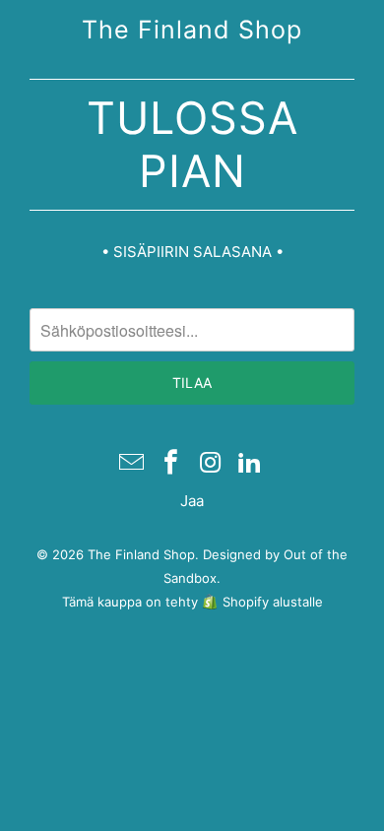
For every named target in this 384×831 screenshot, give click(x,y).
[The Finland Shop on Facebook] (171, 464)
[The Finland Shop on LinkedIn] (250, 464)
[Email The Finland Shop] (133, 464)
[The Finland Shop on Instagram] (210, 464)
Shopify (246, 601)
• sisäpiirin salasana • (192, 251)
